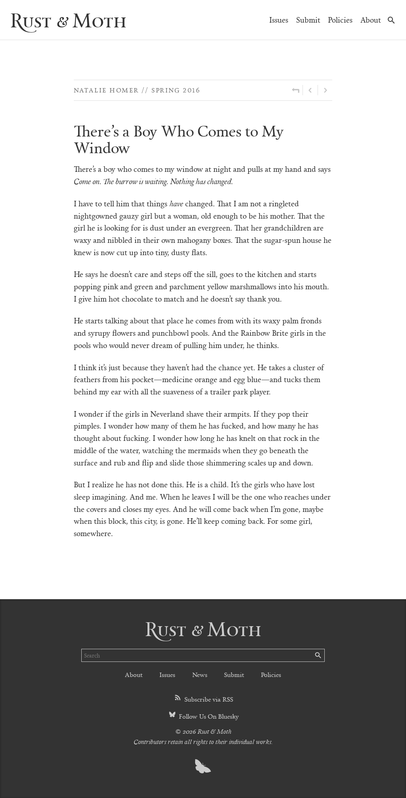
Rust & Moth (68, 19)
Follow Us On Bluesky (208, 716)
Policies (340, 19)
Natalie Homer (106, 89)
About (370, 19)
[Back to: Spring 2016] (295, 90)
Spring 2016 (175, 89)
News (199, 674)
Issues (278, 19)
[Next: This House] (325, 90)
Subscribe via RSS (208, 699)
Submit (308, 19)
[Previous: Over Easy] (310, 90)
